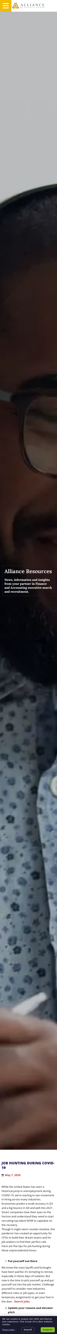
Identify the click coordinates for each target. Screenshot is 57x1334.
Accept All (48, 1329)
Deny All (28, 1329)
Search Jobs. (22, 1301)
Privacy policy (8, 1329)
